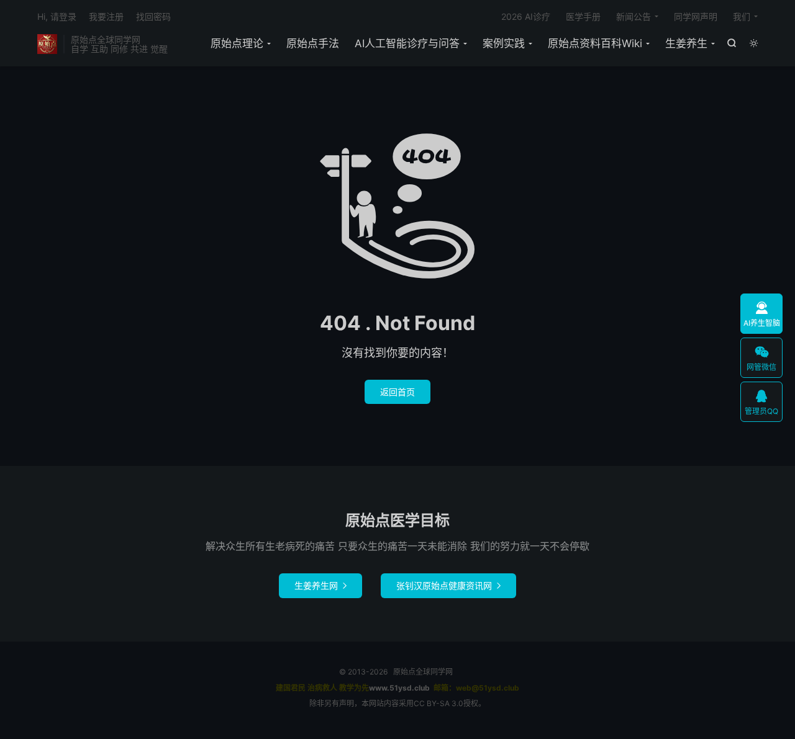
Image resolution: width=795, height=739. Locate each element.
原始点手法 (312, 43)
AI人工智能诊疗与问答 (407, 43)
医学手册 (583, 16)
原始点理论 (237, 43)
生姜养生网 (320, 585)
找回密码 (153, 16)
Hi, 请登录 (56, 16)
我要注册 (106, 16)
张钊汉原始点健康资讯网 (448, 585)
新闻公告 (633, 16)
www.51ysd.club (399, 687)
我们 (741, 16)
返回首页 (397, 392)
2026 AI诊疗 (525, 16)
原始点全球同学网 (47, 44)
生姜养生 (686, 43)
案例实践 (504, 43)
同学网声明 (695, 16)
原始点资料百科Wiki (595, 43)
